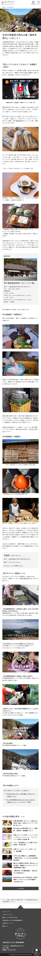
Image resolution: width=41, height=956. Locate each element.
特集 (8, 899)
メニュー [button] (38, 4)
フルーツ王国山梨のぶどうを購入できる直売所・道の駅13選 (25, 843)
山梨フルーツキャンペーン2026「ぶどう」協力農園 (24, 850)
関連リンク (5, 926)
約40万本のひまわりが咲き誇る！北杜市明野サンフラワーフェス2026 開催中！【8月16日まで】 (25, 880)
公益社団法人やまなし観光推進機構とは (12, 920)
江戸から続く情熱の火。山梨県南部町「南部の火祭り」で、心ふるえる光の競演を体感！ (25, 858)
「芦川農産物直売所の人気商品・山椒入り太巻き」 (17, 676)
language (33, 4)
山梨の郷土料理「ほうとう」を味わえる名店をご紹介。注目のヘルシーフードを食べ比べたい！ (25, 823)
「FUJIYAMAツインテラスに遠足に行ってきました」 (18, 643)
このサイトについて (7, 914)
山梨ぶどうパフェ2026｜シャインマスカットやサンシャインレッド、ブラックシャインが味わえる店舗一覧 (25, 837)
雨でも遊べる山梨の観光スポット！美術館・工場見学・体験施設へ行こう (25, 829)
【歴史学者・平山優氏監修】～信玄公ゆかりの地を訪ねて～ (25, 872)
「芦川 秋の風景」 (7, 743)
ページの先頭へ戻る (20, 907)
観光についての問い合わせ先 (9, 917)
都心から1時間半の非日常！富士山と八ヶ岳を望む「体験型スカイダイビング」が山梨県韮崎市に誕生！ (25, 865)
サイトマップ (5, 911)
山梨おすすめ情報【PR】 (17, 899)
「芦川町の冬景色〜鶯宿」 (10, 773)
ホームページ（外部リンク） (14, 565)
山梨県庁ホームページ (8, 923)
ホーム (4, 899)
